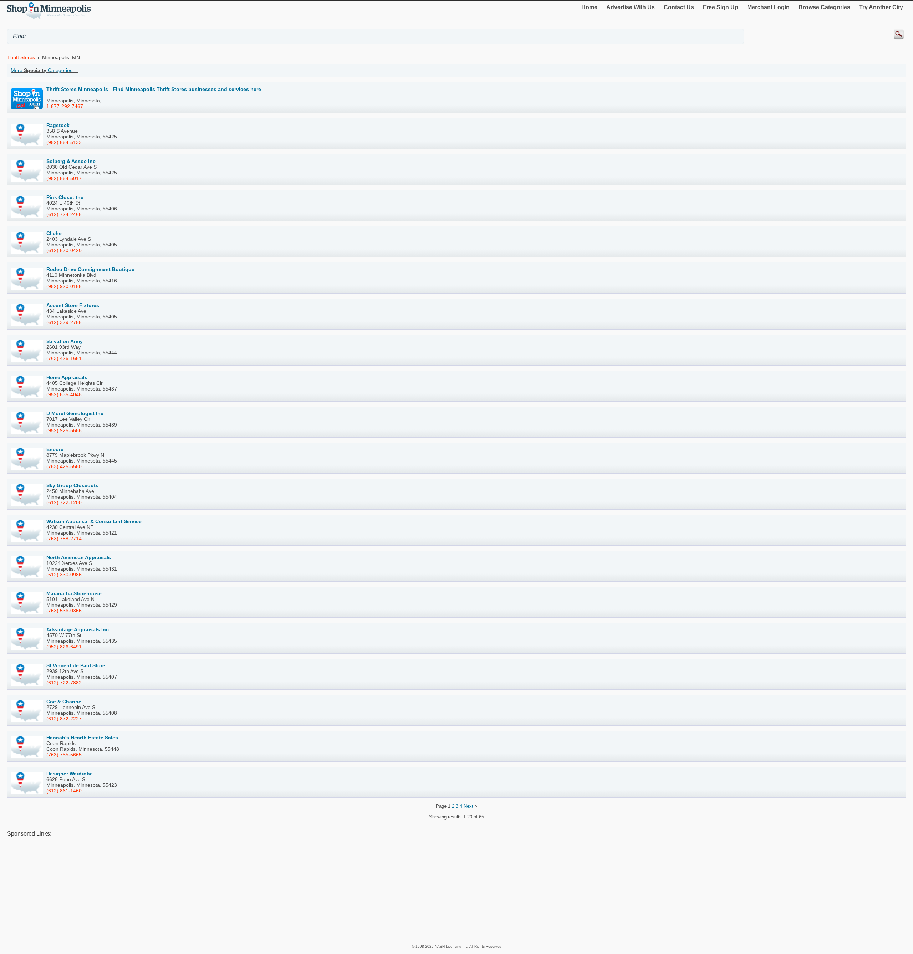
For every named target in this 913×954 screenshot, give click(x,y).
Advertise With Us (630, 7)
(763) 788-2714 (64, 538)
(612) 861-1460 (64, 791)
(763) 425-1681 (64, 358)
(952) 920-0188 (64, 286)
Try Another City (881, 7)
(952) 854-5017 (64, 178)
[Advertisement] (221, 890)
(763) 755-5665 (64, 754)
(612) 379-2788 (64, 322)
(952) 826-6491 (64, 646)
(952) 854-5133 (64, 142)
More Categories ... (44, 70)
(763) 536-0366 (64, 610)
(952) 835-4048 (64, 394)
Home (589, 7)
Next (468, 806)
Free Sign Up (720, 7)
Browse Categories (824, 7)
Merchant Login (768, 7)
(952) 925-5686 (64, 430)
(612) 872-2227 (64, 718)
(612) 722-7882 (64, 682)
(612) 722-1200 (64, 502)
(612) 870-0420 (64, 250)
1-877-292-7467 (64, 106)
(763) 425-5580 (64, 466)
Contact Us (679, 7)
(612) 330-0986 (64, 574)
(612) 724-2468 (64, 214)
